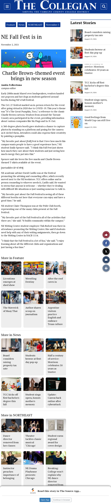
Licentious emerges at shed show (9, 282)
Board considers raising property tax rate (97, 33)
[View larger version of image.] (33, 58)
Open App (45, 500)
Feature (10, 24)
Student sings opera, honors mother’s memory (96, 103)
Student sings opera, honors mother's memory (33, 399)
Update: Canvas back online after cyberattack (54, 399)
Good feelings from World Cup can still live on (97, 120)
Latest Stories (83, 22)
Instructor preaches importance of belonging (11, 473)
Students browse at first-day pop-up (95, 51)
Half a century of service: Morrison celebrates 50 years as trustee (97, 68)
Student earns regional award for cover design (55, 440)
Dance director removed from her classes (11, 440)
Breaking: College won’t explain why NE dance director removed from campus (55, 478)
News (22, 24)
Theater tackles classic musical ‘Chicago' (33, 440)
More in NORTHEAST (16, 415)
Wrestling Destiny (30, 280)
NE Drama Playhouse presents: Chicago (31, 473)
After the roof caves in (55, 280)
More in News (11, 335)
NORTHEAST (35, 24)
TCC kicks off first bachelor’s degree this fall (97, 85)
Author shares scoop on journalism (33, 311)
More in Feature (12, 258)
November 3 (52, 24)
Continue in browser (61, 500)
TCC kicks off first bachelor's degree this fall (11, 399)
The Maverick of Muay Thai (10, 309)
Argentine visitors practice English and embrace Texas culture (55, 315)
